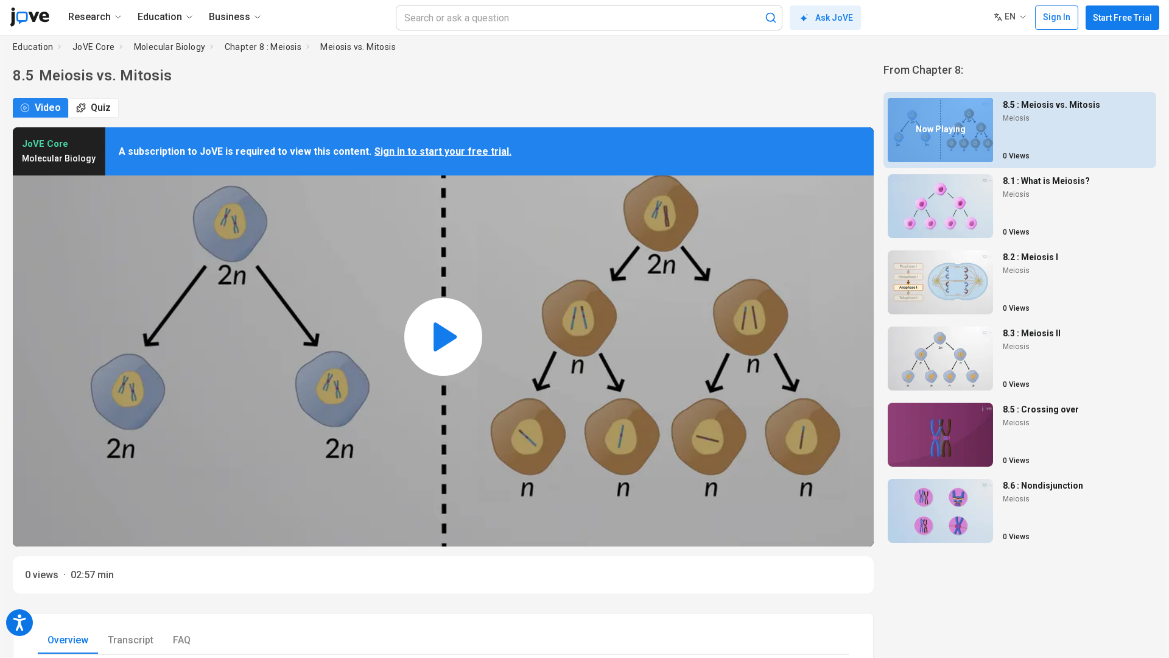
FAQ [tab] (182, 640)
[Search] (771, 18)
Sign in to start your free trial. (442, 151)
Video (48, 107)
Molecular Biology (170, 47)
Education (33, 47)
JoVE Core (93, 47)
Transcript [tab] (130, 640)
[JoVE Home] (29, 17)
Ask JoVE (834, 18)
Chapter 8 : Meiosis (263, 47)
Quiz (101, 107)
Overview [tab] (67, 640)
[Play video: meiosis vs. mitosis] (443, 337)
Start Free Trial (1122, 18)
